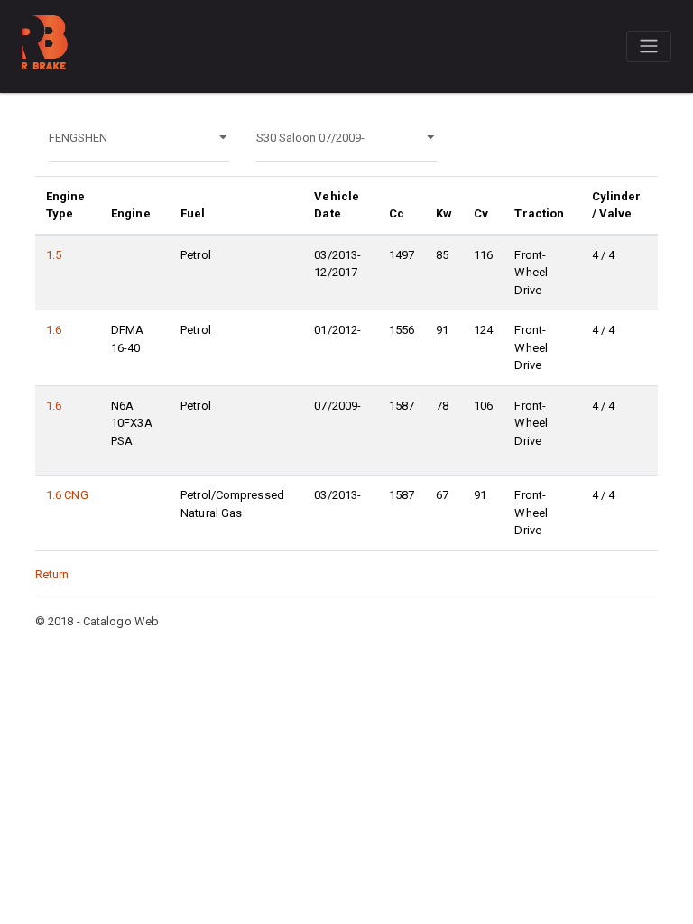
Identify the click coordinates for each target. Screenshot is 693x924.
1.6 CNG (67, 495)
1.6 (53, 330)
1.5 (53, 255)
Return (52, 574)
